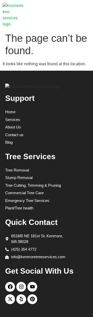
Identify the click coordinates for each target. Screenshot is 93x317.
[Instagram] (21, 287)
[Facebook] (10, 287)
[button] (84, 15)
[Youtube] (32, 287)
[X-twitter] (10, 299)
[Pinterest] (32, 299)
